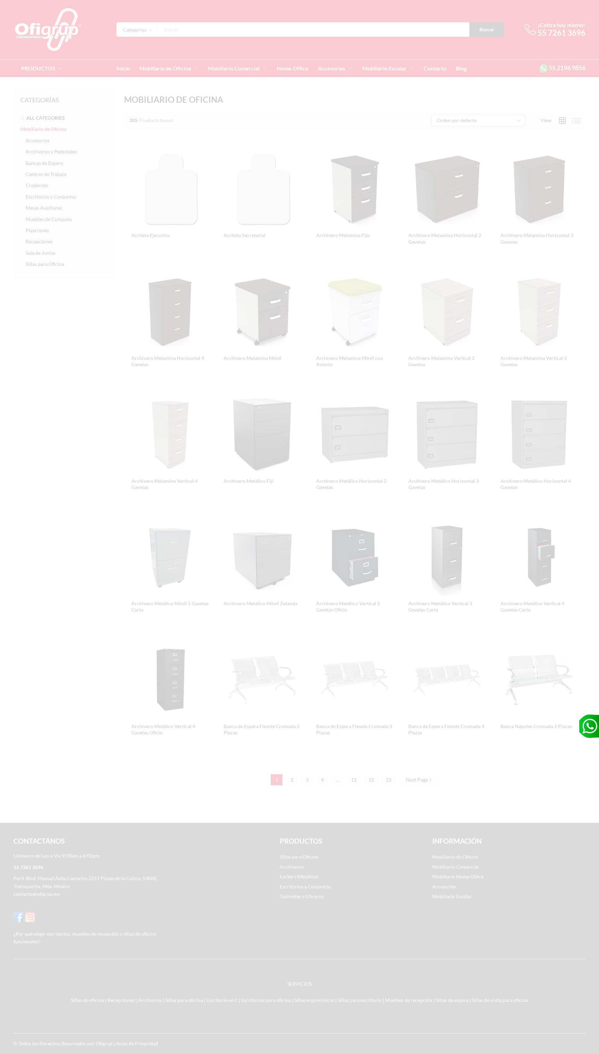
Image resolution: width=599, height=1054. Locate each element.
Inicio (123, 68)
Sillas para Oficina (45, 264)
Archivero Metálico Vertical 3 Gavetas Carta (440, 606)
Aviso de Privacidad (137, 1043)
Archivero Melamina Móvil (252, 358)
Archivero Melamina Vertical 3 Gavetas (534, 361)
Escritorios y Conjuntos (51, 197)
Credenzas (37, 185)
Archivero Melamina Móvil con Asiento (349, 361)
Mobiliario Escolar (452, 896)
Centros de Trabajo (46, 174)
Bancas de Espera (44, 163)
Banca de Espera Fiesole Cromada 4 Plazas (446, 729)
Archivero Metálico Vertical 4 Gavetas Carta (532, 606)
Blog (461, 68)
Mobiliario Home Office (458, 876)
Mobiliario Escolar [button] (384, 68)
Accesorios (38, 140)
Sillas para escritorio (360, 1000)
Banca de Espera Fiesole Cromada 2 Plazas (262, 729)
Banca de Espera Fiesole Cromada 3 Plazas (354, 729)
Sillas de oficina (87, 1000)
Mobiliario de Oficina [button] (165, 68)
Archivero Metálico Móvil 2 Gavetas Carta (170, 606)
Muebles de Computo (49, 219)
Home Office (293, 68)
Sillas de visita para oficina (500, 1000)
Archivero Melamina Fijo (343, 235)
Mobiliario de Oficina (43, 129)
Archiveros (292, 867)
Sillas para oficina (184, 1000)
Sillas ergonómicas (314, 1000)
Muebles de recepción (408, 1000)
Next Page (417, 780)
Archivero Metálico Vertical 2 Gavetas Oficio (348, 606)
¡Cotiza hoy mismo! (561, 25)
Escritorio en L (221, 1000)
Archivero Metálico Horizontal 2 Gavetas (351, 484)
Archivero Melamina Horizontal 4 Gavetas (167, 361)
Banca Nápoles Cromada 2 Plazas (536, 726)
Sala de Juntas (40, 253)
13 (388, 780)
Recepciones (39, 241)
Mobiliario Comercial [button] (234, 68)
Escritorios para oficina (266, 1000)
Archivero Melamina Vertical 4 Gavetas (164, 484)
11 (354, 780)
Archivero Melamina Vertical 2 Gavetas (441, 361)
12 (371, 780)
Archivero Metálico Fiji (249, 481)
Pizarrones (37, 230)
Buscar (486, 29)
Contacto (435, 68)
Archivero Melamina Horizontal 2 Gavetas (444, 238)
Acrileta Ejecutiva (150, 235)
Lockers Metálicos (299, 876)
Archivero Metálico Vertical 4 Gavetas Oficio (163, 729)
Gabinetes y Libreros (302, 896)
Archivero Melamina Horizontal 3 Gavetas (537, 238)
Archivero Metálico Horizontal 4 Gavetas (536, 484)
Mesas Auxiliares (44, 208)
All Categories (45, 118)
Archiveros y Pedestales (51, 151)
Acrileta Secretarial (245, 235)
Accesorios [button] (331, 68)
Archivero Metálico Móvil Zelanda (260, 603)
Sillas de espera (452, 1000)
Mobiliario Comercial (455, 867)
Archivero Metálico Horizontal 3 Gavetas (443, 484)
